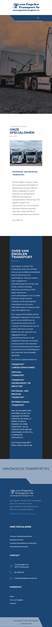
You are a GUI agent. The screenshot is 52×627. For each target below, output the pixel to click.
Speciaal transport (16, 540)
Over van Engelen (16, 600)
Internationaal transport (19, 546)
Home (12, 596)
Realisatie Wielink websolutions (22, 513)
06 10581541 (19, 572)
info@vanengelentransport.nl (26, 578)
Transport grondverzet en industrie (23, 543)
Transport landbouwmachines (21, 536)
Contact (13, 603)
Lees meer (16, 220)
